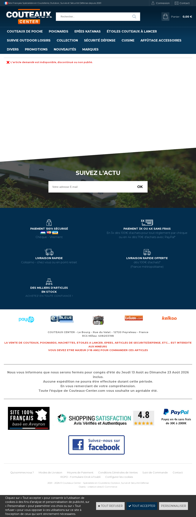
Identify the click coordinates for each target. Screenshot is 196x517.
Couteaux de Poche (25, 31)
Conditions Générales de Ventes (118, 472)
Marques (90, 49)
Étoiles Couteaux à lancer (132, 31)
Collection (67, 40)
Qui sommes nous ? (22, 472)
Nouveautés (65, 49)
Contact (185, 3)
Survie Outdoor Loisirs (29, 40)
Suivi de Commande (155, 472)
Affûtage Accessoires (160, 40)
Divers (13, 49)
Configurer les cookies (119, 476)
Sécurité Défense (99, 40)
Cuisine (128, 40)
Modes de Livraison (50, 472)
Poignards (58, 31)
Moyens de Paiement (80, 472)
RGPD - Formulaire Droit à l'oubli (80, 476)
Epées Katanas (87, 31)
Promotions (36, 49)
